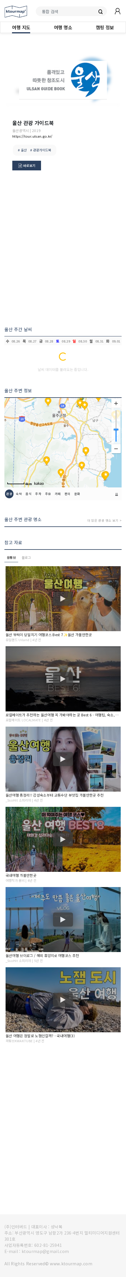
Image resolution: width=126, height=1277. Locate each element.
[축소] (116, 448)
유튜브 (11, 557)
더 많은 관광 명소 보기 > (104, 520)
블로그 (26, 557)
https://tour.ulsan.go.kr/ (32, 136)
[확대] (116, 403)
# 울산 (22, 150)
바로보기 (28, 165)
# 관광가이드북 (40, 150)
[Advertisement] (63, 251)
